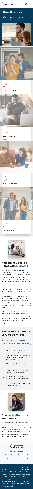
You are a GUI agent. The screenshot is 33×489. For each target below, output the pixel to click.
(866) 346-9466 (26, 4)
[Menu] (30, 4)
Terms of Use (17, 454)
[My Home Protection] (7, 4)
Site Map (25, 454)
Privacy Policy (9, 454)
